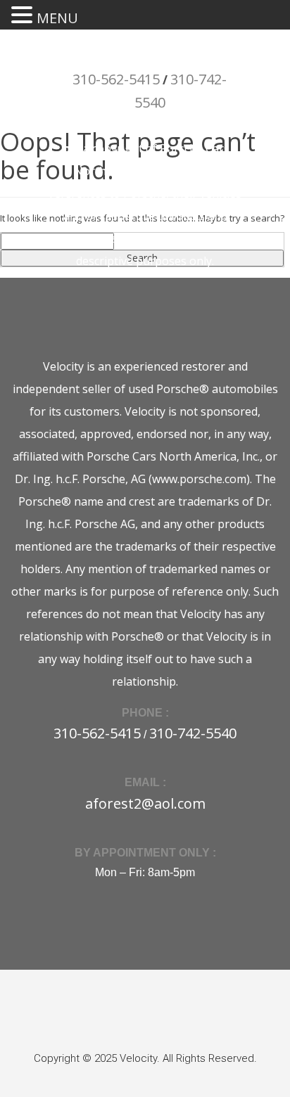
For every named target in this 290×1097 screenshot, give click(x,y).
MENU (57, 17)
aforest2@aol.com (145, 803)
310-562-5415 (116, 79)
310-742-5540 (193, 733)
